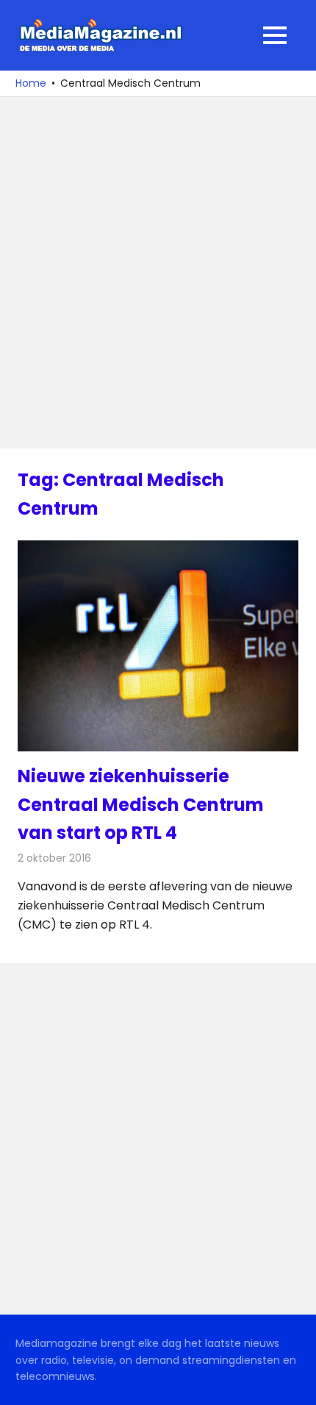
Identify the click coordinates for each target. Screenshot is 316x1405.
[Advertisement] (158, 273)
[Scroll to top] (294, 1383)
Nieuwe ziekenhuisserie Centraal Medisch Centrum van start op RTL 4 (141, 804)
